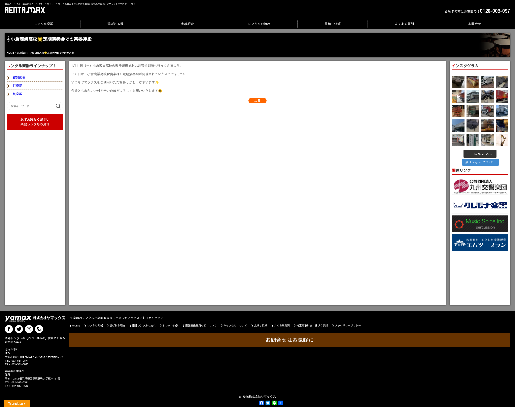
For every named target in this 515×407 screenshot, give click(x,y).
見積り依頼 (332, 23)
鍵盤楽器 (19, 77)
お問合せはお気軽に (290, 339)
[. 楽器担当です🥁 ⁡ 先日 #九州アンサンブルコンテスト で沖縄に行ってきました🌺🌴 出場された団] (473, 140)
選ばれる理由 (117, 23)
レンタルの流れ (259, 23)
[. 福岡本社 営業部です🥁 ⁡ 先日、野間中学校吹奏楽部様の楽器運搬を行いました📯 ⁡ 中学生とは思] (487, 111)
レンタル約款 (170, 325)
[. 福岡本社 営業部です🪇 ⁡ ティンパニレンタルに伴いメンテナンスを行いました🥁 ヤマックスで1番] (473, 125)
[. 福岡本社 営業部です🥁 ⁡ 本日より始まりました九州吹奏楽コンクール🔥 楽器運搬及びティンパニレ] (458, 82)
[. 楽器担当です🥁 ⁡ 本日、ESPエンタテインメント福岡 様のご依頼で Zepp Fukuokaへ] (487, 140)
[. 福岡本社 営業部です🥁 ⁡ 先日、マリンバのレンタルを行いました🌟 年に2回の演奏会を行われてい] (458, 111)
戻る (257, 100)
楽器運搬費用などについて (201, 325)
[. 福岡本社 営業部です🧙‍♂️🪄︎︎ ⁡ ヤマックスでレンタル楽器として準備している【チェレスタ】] (458, 96)
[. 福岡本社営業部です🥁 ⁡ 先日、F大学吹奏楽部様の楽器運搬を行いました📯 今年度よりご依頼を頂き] (487, 82)
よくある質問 (404, 23)
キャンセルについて (235, 325)
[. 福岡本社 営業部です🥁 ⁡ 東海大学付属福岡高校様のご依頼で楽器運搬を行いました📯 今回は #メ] (473, 96)
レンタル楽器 (43, 23)
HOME (76, 325)
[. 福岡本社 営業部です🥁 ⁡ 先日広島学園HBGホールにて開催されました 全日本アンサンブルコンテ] (458, 125)
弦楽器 (17, 94)
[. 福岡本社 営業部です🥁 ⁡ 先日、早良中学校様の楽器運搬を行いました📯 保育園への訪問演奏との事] (502, 111)
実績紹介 (187, 23)
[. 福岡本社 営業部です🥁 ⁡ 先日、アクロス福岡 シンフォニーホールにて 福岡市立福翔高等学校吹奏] (473, 111)
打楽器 (17, 85)
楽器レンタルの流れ (35, 124)
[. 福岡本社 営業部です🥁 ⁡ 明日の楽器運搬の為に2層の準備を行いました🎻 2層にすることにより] (502, 96)
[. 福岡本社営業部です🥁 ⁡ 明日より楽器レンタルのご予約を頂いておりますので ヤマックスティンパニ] (502, 82)
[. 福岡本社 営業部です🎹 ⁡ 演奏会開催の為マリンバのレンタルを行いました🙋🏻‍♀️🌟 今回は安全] (473, 82)
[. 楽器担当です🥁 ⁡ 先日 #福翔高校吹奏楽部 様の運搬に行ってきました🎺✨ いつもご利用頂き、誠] (458, 140)
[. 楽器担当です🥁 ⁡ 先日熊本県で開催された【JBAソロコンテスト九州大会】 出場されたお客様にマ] (487, 125)
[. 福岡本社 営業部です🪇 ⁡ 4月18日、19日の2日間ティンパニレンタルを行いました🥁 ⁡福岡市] (487, 96)
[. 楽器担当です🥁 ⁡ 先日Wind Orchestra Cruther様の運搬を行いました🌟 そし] (502, 125)
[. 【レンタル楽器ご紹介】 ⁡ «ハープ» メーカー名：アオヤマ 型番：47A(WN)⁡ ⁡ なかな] (502, 140)
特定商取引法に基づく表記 (312, 325)
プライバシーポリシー (348, 325)
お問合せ (474, 23)
